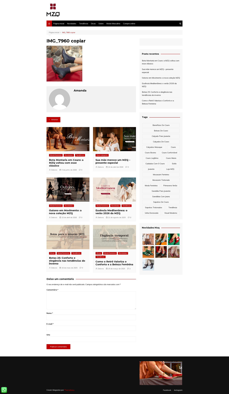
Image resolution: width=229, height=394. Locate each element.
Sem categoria (102, 155)
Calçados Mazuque (154, 147)
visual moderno (170, 213)
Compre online (129, 23)
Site (48, 335)
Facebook (167, 390)
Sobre (101, 23)
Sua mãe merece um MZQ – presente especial (113, 161)
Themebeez (69, 390)
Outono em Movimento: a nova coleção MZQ (65, 212)
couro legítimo (152, 158)
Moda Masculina (113, 23)
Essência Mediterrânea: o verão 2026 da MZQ (111, 212)
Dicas (93, 23)
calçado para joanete (161, 136)
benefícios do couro (161, 125)
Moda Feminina (55, 155)
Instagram (178, 390)
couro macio (171, 158)
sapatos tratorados (153, 207)
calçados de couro (161, 142)
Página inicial (58, 23)
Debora (54, 170)
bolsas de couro (161, 131)
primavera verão (170, 185)
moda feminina (151, 185)
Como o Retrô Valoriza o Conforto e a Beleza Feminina (114, 263)
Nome (50, 313)
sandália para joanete (161, 191)
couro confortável (169, 152)
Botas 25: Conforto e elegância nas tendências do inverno (67, 260)
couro (173, 147)
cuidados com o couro (155, 163)
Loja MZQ (170, 169)
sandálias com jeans (161, 196)
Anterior (54, 119)
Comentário (52, 290)
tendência (172, 207)
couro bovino (150, 152)
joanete (151, 169)
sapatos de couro (161, 202)
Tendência (83, 23)
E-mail (50, 324)
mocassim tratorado (161, 180)
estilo (174, 163)
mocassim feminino (161, 174)
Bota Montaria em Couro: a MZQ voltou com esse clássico (66, 163)
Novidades (71, 23)
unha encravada (151, 213)
